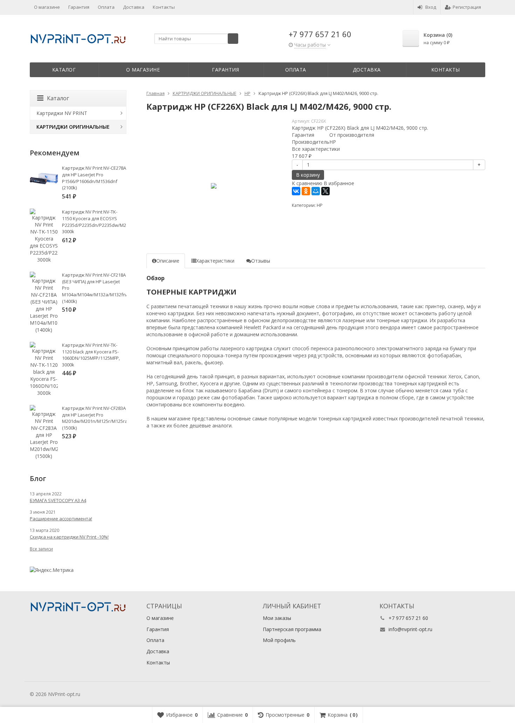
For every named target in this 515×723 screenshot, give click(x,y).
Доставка (133, 7)
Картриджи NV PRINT (61, 113)
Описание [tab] (167, 260)
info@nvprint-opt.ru (410, 629)
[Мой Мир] (315, 191)
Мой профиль (279, 640)
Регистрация (467, 7)
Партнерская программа (292, 629)
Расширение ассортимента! (61, 518)
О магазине (47, 7)
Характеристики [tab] (215, 260)
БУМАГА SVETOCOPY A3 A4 (58, 500)
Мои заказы (277, 618)
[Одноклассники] (306, 191)
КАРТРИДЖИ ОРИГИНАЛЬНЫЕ (73, 126)
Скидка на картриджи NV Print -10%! (69, 537)
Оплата (106, 7)
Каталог (64, 69)
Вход (430, 7)
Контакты (164, 7)
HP (320, 205)
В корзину (308, 174)
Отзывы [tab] (260, 260)
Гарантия (78, 7)
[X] (325, 191)
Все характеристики (316, 149)
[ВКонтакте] (296, 191)
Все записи (41, 549)
